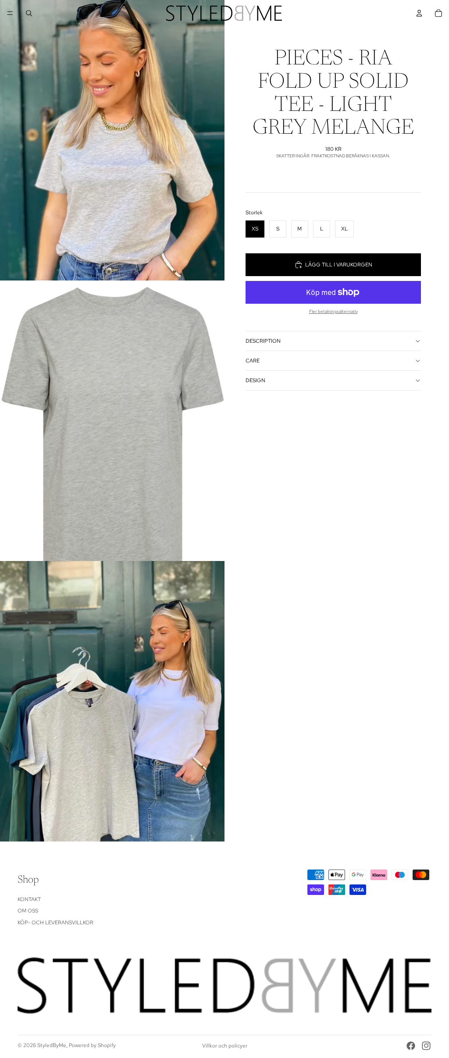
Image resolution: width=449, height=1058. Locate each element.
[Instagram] (426, 1045)
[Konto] (419, 13)
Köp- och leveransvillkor (55, 922)
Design (255, 380)
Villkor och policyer (224, 1045)
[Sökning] (29, 13)
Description (263, 340)
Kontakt (29, 899)
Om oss (28, 910)
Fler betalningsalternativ (333, 311)
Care (253, 360)
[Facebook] (411, 1045)
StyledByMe (51, 1045)
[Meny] (10, 13)
